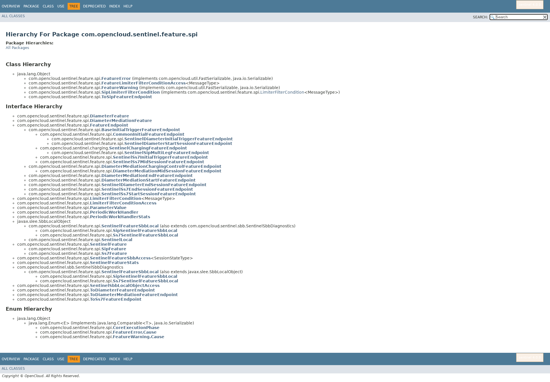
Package (31, 6)
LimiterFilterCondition (282, 92)
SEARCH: (480, 17)
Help (127, 6)
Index (114, 6)
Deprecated (94, 6)
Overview (11, 6)
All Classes (13, 16)
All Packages (17, 48)
